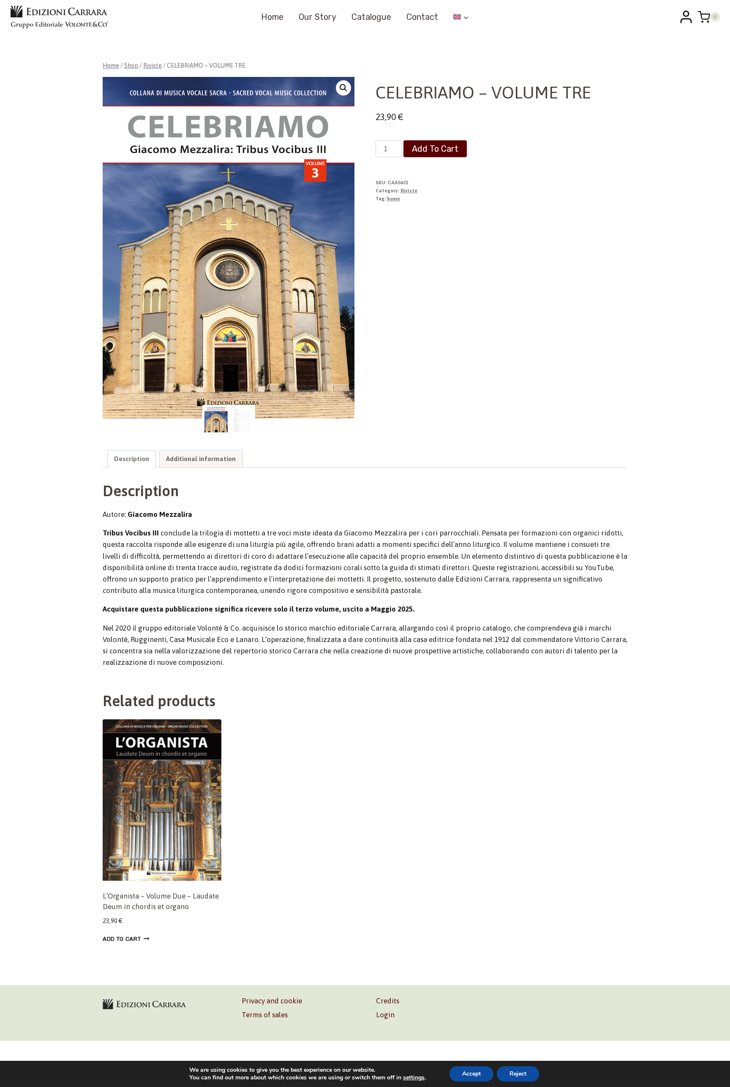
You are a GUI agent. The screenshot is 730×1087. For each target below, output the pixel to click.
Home (272, 17)
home (393, 199)
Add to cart (435, 149)
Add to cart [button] (122, 938)
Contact (422, 17)
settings (414, 1078)
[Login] (686, 17)
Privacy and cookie (272, 1001)
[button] (343, 88)
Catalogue (371, 17)
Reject (517, 1074)
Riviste (408, 191)
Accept (471, 1074)
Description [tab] (131, 458)
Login (385, 1015)
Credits (387, 1001)
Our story (317, 17)
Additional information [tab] (201, 458)
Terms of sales (265, 1015)
